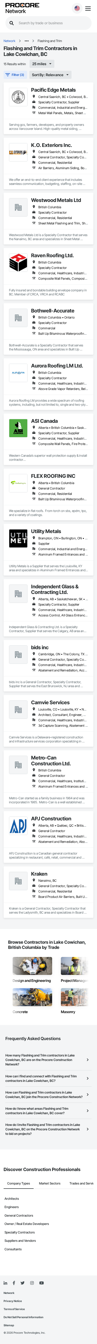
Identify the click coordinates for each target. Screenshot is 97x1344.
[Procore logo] (22, 5)
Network (15, 11)
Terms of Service (14, 1309)
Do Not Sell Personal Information (23, 1317)
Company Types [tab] (18, 1183)
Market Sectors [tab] (49, 1183)
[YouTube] (41, 1283)
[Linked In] (5, 1283)
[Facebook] (14, 1283)
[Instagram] (32, 1283)
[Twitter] (23, 1283)
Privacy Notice (13, 1301)
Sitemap (9, 1325)
